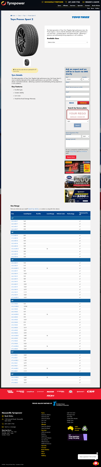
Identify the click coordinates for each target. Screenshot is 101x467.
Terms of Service (83, 151)
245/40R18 (14, 254)
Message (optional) (70, 139)
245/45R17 (14, 226)
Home (13, 15)
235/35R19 (14, 265)
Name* (68, 82)
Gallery (97, 8)
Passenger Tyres (71, 414)
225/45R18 (14, 243)
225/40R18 (14, 241)
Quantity (84, 77)
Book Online (96, 5)
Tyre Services (44, 440)
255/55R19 (14, 292)
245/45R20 (14, 319)
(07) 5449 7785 (74, 2)
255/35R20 (14, 322)
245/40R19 (14, 279)
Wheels (65, 5)
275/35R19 (14, 295)
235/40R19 (14, 271)
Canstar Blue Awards (72, 418)
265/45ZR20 (14, 335)
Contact (87, 5)
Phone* (74, 87)
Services (72, 5)
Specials (80, 5)
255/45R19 (14, 287)
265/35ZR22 (14, 377)
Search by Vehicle (45, 415)
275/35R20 (14, 343)
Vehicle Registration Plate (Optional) (72, 133)
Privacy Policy (73, 151)
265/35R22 (14, 380)
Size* (67, 77)
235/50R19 (14, 273)
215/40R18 (14, 235)
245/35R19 (14, 276)
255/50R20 (14, 333)
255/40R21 (14, 355)
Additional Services (46, 443)
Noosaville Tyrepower (53, 2)
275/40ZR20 (14, 346)
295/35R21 (14, 363)
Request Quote (71, 157)
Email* (67, 92)
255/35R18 (14, 256)
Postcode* (68, 97)
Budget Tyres (70, 420)
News (92, 8)
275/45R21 (14, 358)
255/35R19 (14, 281)
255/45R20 (14, 330)
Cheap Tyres (70, 422)
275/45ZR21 (14, 360)
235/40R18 (14, 246)
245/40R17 (14, 224)
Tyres (59, 5)
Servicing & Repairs (46, 438)
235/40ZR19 (14, 268)
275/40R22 (14, 382)
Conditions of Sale (19, 464)
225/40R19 (14, 263)
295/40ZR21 (14, 368)
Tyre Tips (43, 422)
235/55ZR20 (14, 306)
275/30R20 (14, 341)
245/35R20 (14, 311)
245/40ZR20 (14, 314)
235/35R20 (14, 304)
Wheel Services (45, 442)
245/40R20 (14, 317)
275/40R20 (14, 349)
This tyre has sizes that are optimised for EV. (25, 70)
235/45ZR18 (14, 249)
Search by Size (45, 416)
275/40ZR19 (14, 297)
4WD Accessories (45, 432)
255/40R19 (14, 284)
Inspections (44, 436)
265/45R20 (14, 338)
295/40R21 (14, 371)
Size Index (69, 416)
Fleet (88, 8)
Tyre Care (43, 420)
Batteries (43, 434)
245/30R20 (14, 309)
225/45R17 (14, 221)
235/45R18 (14, 251)
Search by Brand (45, 418)
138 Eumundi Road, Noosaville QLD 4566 (14, 420)
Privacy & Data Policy (10, 464)
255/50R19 (14, 289)
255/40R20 (14, 327)
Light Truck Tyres (71, 413)
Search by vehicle (33, 209)
